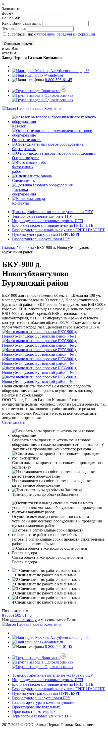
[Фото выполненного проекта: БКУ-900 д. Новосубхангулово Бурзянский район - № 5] (54, 370)
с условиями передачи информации (64, 34)
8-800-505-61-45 (58, 80)
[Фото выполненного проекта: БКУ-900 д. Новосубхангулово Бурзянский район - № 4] (54, 361)
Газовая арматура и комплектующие (43, 702)
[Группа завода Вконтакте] (39, 91)
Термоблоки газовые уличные (42, 216)
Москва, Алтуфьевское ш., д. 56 (61, 71)
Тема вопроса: (14, 28)
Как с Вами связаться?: (21, 23)
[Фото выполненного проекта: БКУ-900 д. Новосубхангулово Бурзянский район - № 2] (54, 343)
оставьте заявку (23, 620)
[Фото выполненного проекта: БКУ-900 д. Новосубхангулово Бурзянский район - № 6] (54, 379)
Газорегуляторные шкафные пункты (58, 230)
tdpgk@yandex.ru (48, 75)
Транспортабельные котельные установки (52, 212)
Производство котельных (34, 711)
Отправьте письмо (18, 44)
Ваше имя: (11, 18)
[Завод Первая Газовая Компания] (32, 108)
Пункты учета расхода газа (46, 234)
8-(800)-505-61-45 (17, 615)
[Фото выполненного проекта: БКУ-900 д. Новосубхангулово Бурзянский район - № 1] (54, 334)
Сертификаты (14, 422)
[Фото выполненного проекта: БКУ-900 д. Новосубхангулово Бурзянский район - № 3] (54, 352)
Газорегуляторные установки (41, 239)
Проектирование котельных (36, 707)
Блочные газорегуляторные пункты (52, 225)
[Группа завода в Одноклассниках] (42, 97)
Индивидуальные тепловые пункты (47, 221)
